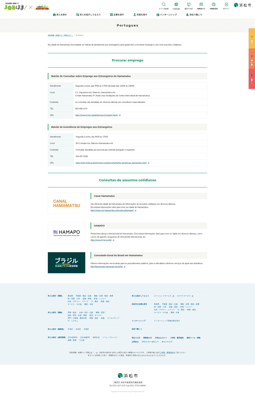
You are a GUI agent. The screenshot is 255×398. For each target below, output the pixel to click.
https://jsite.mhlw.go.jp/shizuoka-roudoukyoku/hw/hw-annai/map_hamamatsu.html (111, 163)
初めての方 (136, 338)
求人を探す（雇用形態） (57, 337)
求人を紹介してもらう (140, 296)
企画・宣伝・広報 (86, 312)
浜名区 (78, 329)
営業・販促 (72, 312)
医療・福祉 (105, 301)
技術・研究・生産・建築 (77, 315)
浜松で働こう (195, 14)
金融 (102, 318)
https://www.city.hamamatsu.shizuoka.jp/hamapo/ (112, 210)
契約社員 (96, 337)
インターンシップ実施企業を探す (167, 321)
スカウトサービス (184, 296)
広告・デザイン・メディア (78, 301)
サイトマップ (167, 342)
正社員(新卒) (72, 337)
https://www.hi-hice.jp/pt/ (101, 240)
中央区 (70, 329)
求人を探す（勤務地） (56, 329)
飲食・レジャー (100, 299)
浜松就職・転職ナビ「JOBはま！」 (60, 35)
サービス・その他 (75, 304)
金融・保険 (87, 299)
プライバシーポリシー (150, 342)
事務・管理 (100, 312)
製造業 (70, 296)
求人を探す (61, 14)
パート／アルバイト (110, 337)
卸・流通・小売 (74, 299)
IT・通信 (94, 301)
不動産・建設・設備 (83, 296)
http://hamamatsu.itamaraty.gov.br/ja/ (107, 266)
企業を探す (118, 14)
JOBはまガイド (161, 338)
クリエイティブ (113, 318)
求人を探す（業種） (55, 296)
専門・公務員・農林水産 (77, 318)
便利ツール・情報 (193, 338)
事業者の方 (147, 338)
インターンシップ (168, 14)
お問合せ (135, 342)
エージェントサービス (162, 296)
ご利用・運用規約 (177, 338)
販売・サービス (96, 315)
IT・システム (73, 321)
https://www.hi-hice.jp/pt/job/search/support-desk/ (96, 115)
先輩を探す (142, 14)
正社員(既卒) (85, 337)
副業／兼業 (72, 340)
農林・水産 (88, 304)
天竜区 (86, 329)
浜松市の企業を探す (139, 304)
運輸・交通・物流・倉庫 (103, 296)
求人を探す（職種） (55, 312)
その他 (81, 340)
